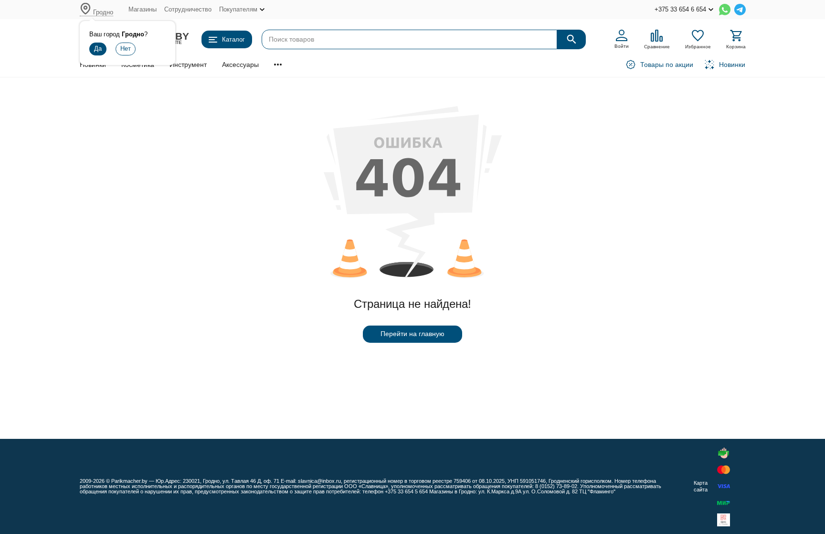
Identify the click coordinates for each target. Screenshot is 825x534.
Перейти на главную (412, 334)
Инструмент (188, 64)
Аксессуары (240, 64)
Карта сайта (701, 486)
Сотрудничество (188, 9)
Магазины (142, 9)
